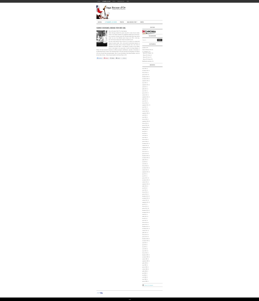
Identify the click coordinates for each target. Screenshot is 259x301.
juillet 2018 (144, 129)
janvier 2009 (144, 267)
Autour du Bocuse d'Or (146, 49)
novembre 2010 (145, 240)
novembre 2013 (145, 198)
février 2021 (144, 109)
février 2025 (144, 72)
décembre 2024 (145, 76)
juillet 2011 (144, 232)
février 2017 (144, 151)
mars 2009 (144, 265)
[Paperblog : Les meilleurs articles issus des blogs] (99, 292)
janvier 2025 (144, 74)
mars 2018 (144, 137)
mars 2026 (144, 68)
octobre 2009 (144, 259)
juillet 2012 (144, 216)
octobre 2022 (144, 95)
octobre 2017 (144, 145)
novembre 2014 (145, 180)
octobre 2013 (144, 200)
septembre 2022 (145, 97)
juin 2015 (144, 173)
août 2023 (144, 86)
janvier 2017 (144, 153)
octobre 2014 (144, 182)
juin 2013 (144, 204)
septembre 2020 (145, 113)
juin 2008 (144, 273)
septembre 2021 (145, 105)
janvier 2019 (144, 125)
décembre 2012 (145, 210)
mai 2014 (144, 188)
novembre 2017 (145, 143)
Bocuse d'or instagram (149, 285)
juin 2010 (144, 244)
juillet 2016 (144, 159)
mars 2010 (144, 250)
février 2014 (144, 192)
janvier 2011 (144, 236)
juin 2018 (144, 131)
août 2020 (144, 115)
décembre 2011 (145, 226)
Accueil (99, 1)
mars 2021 (144, 107)
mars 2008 (144, 279)
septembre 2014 (145, 184)
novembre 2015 (145, 167)
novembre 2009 (145, 257)
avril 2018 (144, 135)
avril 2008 (144, 277)
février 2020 (144, 119)
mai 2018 (144, 133)
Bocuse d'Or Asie (146, 57)
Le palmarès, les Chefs (106, 1)
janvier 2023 (144, 92)
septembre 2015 (145, 171)
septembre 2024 (145, 80)
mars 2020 (144, 117)
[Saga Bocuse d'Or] (113, 12)
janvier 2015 (144, 178)
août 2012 (144, 214)
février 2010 (144, 252)
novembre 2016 (145, 157)
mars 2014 (144, 190)
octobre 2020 (144, 111)
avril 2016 (144, 163)
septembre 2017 (145, 147)
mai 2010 (144, 246)
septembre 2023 (145, 84)
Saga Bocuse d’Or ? (121, 1)
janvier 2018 (144, 141)
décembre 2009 (145, 255)
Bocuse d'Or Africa (146, 55)
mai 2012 (144, 218)
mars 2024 (144, 82)
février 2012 (144, 222)
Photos (114, 1)
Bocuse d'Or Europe (147, 59)
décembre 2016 (145, 155)
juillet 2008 (144, 271)
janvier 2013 (144, 208)
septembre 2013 (145, 202)
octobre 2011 (144, 230)
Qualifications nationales (147, 61)
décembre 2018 (145, 127)
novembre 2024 (145, 78)
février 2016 (144, 165)
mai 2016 (144, 161)
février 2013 (144, 206)
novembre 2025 (145, 70)
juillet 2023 (144, 88)
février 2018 (144, 139)
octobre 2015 (144, 169)
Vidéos (128, 1)
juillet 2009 (144, 263)
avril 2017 (144, 149)
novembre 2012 (145, 212)
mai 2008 (144, 275)
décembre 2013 (145, 196)
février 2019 (144, 123)
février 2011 (144, 234)
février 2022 (144, 103)
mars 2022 (144, 101)
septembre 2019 (145, 121)
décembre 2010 (145, 238)
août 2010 (144, 242)
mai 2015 (144, 176)
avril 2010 (144, 248)
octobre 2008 (144, 269)
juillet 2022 (144, 99)
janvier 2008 (144, 281)
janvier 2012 (144, 224)
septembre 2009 (145, 261)
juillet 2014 (144, 186)
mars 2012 (144, 220)
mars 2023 (144, 90)
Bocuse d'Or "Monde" (147, 53)
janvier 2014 (144, 194)
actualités (144, 47)
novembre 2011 (145, 228)
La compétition (145, 51)
